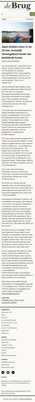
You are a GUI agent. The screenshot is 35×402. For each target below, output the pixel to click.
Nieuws (4, 19)
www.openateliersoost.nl (11, 293)
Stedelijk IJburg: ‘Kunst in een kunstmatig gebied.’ (13, 301)
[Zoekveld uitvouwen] (32, 14)
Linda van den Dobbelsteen (10, 61)
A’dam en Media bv (26, 399)
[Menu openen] (2, 14)
